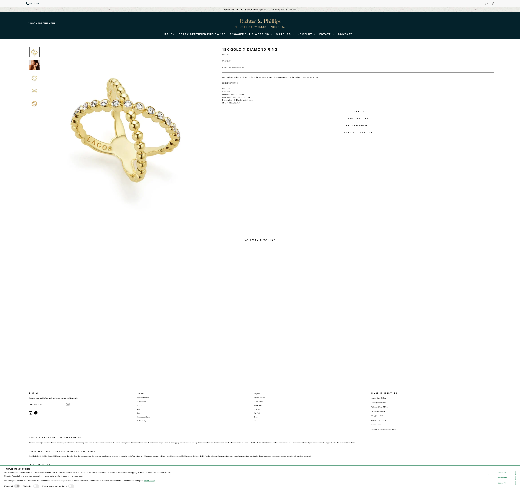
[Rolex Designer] (484, 18)
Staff (138, 409)
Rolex (169, 34)
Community (257, 409)
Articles (256, 421)
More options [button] (502, 478)
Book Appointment (42, 23)
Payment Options (259, 398)
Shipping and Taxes (143, 417)
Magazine (257, 394)
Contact (346, 34)
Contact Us (140, 394)
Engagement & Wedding (250, 34)
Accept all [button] (502, 473)
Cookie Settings (142, 421)
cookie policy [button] (149, 480)
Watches (284, 34)
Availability (358, 118)
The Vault (257, 413)
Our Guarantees (141, 401)
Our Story (140, 405)
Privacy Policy (258, 401)
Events (256, 417)
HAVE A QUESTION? (358, 132)
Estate (325, 34)
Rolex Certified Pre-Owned (202, 34)
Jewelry (305, 34)
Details (358, 111)
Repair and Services (143, 398)
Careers (139, 413)
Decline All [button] (502, 483)
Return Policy (358, 125)
